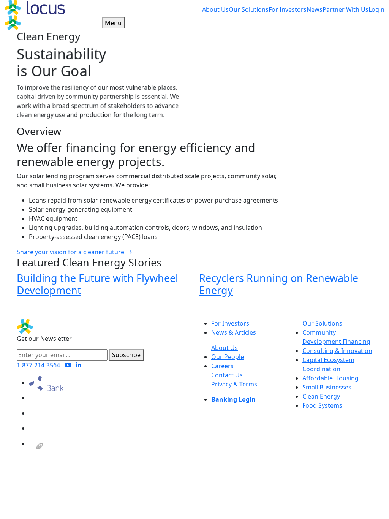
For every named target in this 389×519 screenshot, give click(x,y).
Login (376, 9)
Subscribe (126, 355)
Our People (227, 357)
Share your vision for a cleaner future (71, 252)
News (315, 9)
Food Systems (322, 405)
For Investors (288, 9)
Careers (222, 366)
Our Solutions (249, 9)
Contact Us (227, 375)
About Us (215, 9)
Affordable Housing (330, 378)
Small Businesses (326, 387)
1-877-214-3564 (38, 365)
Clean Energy (321, 396)
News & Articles (233, 332)
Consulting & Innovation (337, 351)
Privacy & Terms (234, 384)
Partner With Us (345, 9)
